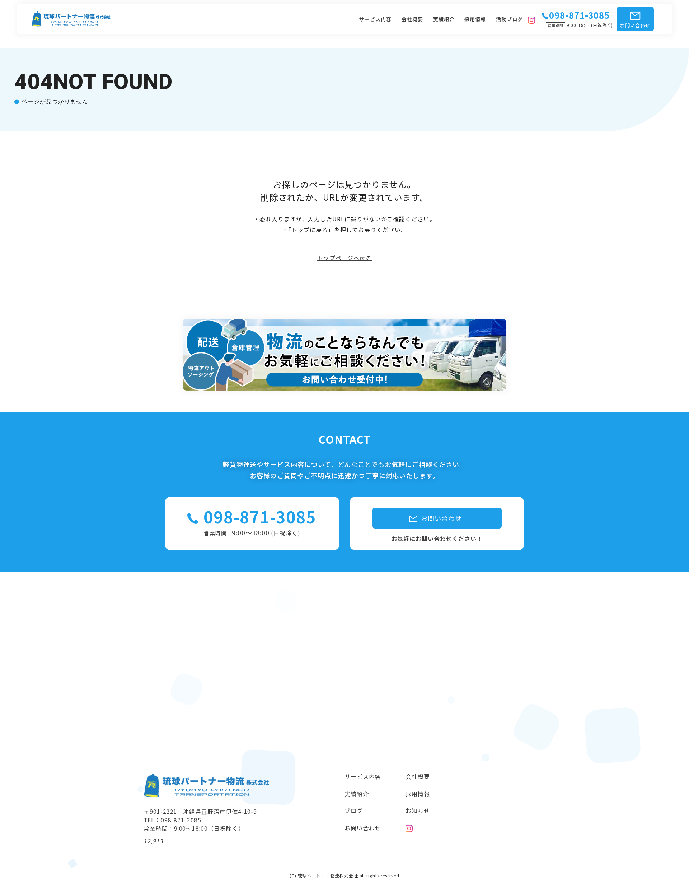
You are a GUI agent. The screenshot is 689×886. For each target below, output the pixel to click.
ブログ (353, 810)
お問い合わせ (635, 25)
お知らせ (418, 810)
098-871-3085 (259, 517)
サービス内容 (375, 19)
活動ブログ (509, 19)
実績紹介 (444, 19)
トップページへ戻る (344, 258)
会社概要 (412, 19)
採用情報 (475, 19)
